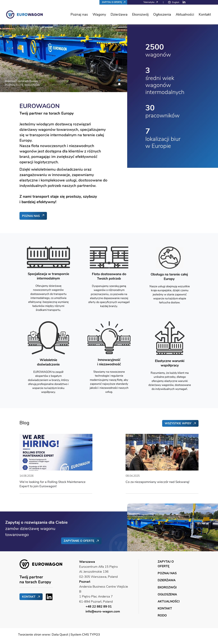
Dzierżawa (119, 14)
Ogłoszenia (162, 14)
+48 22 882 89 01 (99, 606)
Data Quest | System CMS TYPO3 (76, 634)
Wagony (99, 14)
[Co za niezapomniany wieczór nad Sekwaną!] (162, 451)
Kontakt (205, 14)
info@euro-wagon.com (103, 611)
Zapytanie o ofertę (79, 541)
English (175, 2)
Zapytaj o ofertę (112, 2)
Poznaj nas (79, 14)
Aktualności (185, 14)
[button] (119, 80)
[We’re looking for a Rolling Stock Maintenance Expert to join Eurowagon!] (55, 451)
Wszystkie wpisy (178, 423)
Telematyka (149, 2)
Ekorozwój (140, 14)
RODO (162, 615)
